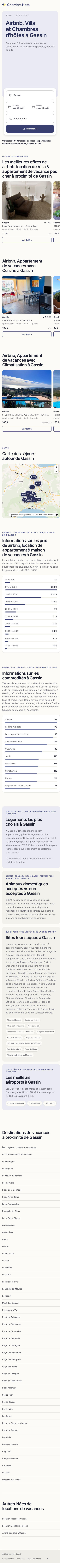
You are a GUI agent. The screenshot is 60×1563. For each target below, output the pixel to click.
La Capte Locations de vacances (17, 1154)
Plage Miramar (8, 1388)
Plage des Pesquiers (11, 1359)
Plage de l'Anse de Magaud (14, 1423)
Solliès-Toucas (8, 1402)
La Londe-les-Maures (12, 1289)
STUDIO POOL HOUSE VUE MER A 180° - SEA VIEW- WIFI (28, 415)
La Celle (5, 1472)
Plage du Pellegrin (10, 1373)
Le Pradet (6, 1296)
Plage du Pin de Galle (12, 1380)
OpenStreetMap (49, 514)
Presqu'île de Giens (11, 1211)
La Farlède (7, 1267)
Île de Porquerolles (10, 1204)
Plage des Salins (9, 1366)
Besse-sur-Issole (10, 1444)
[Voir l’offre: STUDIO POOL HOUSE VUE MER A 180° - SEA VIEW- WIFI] (26, 389)
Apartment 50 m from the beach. (17, 320)
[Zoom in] (56, 467)
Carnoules (6, 1465)
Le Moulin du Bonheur (12, 1176)
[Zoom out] (56, 471)
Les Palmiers (8, 1183)
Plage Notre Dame (10, 1197)
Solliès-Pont (7, 1395)
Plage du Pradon (9, 1430)
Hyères (5, 1246)
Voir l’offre (27, 240)
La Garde (6, 1274)
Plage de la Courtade (11, 1190)
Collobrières (7, 1232)
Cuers (5, 1239)
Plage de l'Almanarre (11, 1324)
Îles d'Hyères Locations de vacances (19, 1147)
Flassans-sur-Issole (11, 1479)
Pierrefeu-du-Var (9, 1310)
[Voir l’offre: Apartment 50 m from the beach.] (26, 295)
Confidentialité (8, 1559)
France (17, 15)
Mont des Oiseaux (10, 1303)
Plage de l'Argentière (11, 1331)
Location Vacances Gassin (14, 1519)
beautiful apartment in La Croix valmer (19, 226)
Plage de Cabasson (11, 1317)
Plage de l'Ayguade (11, 1338)
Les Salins (7, 1416)
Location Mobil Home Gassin (15, 1526)
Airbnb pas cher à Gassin (14, 1533)
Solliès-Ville (7, 1409)
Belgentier (6, 1437)
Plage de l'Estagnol (11, 1345)
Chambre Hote (18, 5)
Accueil (9, 15)
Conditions (20, 1559)
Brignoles (6, 1451)
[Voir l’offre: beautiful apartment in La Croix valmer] (26, 200)
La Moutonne (8, 1253)
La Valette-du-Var (10, 1282)
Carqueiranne (8, 1225)
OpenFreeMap (15, 514)
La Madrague (8, 1161)
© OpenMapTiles (27, 514)
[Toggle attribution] (56, 514)
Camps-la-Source (10, 1458)
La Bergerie (7, 1168)
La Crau (5, 1260)
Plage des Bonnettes (11, 1352)
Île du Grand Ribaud (11, 1218)
